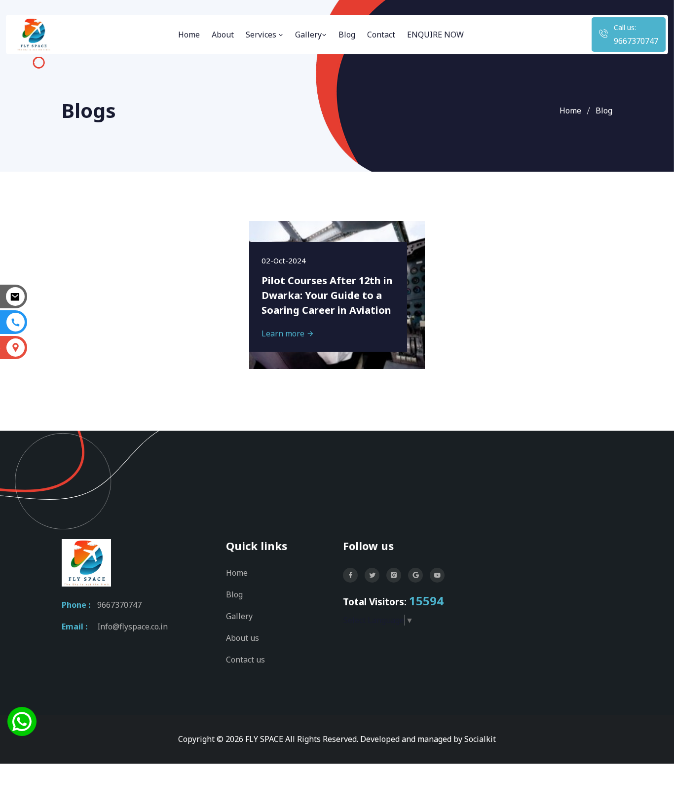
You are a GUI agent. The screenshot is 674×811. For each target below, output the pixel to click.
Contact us (245, 659)
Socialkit (480, 739)
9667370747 (636, 41)
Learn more (284, 333)
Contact (381, 34)
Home (189, 34)
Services (262, 34)
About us (242, 637)
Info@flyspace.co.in (132, 626)
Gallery (308, 34)
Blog (346, 34)
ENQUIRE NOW (435, 34)
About (223, 34)
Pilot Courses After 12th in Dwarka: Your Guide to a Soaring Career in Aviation (327, 295)
